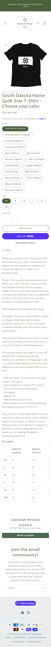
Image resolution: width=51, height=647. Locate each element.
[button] (5, 23)
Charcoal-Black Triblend (17, 135)
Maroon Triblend (13, 159)
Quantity (6, 213)
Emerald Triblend (14, 141)
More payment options (26, 243)
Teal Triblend (33, 153)
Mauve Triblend (13, 184)
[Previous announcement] (5, 5)
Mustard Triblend (14, 190)
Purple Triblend (34, 165)
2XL (7, 207)
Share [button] (8, 250)
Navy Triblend (12, 153)
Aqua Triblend (12, 178)
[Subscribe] (43, 588)
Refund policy (20, 638)
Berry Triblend (36, 159)
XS (6, 201)
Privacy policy (18, 642)
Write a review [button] (25, 535)
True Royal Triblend (15, 147)
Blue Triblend (32, 171)
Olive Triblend (33, 178)
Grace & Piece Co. (24, 634)
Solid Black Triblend (15, 128)
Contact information (37, 638)
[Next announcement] (46, 5)
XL (42, 201)
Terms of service (34, 642)
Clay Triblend (12, 165)
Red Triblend (11, 171)
